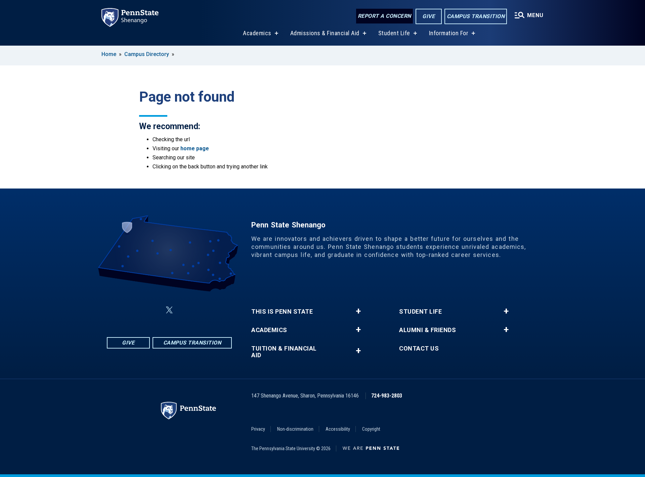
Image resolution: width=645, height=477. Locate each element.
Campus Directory (146, 54)
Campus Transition (476, 16)
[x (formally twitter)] (169, 310)
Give (428, 16)
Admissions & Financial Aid (324, 33)
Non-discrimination (295, 429)
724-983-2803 (386, 395)
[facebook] (135, 310)
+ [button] (358, 311)
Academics (257, 33)
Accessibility (338, 429)
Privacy (258, 429)
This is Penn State (282, 311)
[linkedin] (185, 310)
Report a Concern (384, 16)
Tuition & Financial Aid (284, 352)
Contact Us (419, 348)
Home (108, 54)
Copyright (371, 429)
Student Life (394, 33)
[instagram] (153, 310)
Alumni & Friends (427, 330)
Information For (449, 33)
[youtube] (203, 310)
